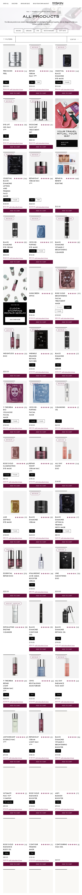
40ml (6, 82)
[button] (6, 3)
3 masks (15, 200)
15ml (38, 82)
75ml (32, 853)
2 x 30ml (33, 136)
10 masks (59, 307)
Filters (8, 39)
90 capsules (8, 802)
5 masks (7, 200)
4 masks (67, 82)
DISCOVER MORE (15, 320)
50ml (32, 200)
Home (27, 11)
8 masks (59, 82)
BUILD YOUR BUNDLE (64, 143)
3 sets (32, 365)
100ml (58, 421)
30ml (32, 82)
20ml (32, 585)
